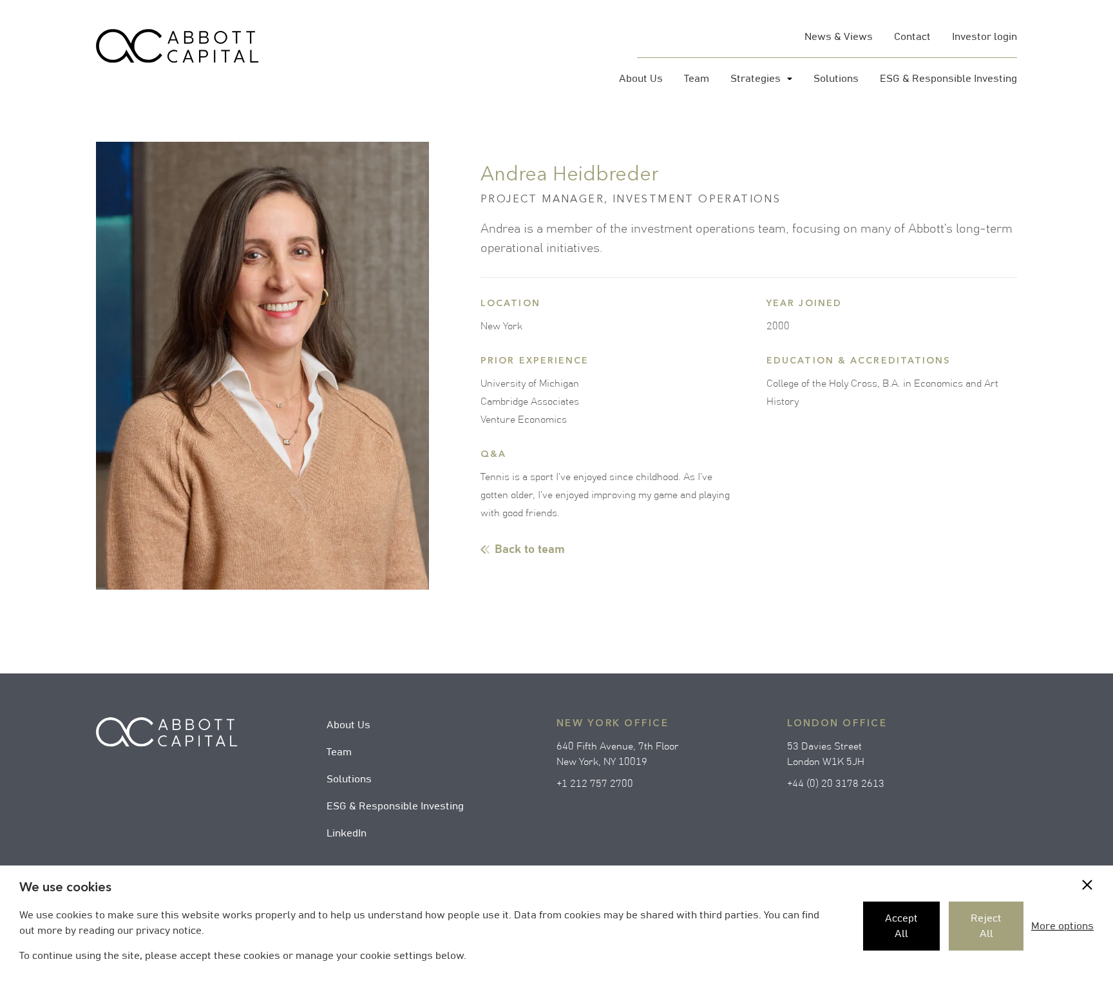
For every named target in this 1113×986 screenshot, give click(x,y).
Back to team (530, 550)
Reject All (986, 926)
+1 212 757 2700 (594, 783)
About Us (348, 725)
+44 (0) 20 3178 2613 (835, 783)
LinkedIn (346, 833)
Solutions (349, 779)
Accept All (901, 926)
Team (339, 752)
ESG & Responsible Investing (395, 806)
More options (1062, 926)
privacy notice (169, 930)
